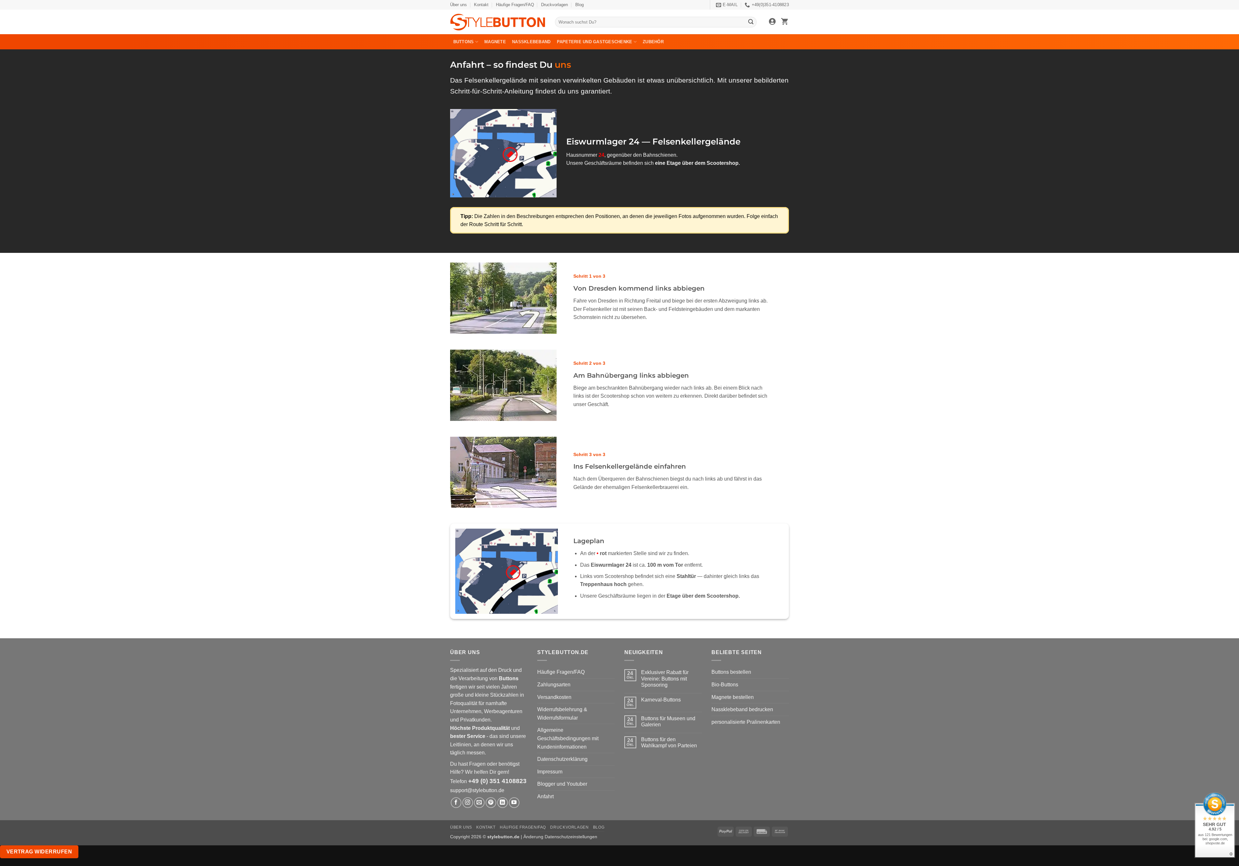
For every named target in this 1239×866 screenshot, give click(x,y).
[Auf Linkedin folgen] (502, 802)
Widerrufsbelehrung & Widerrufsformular (562, 714)
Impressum (549, 771)
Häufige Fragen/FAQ (515, 4)
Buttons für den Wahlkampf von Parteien (669, 742)
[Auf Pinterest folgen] (491, 802)
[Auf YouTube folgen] (514, 802)
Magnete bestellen (732, 697)
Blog (579, 4)
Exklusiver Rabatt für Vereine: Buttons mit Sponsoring (665, 678)
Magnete (495, 41)
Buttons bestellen (731, 672)
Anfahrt (545, 796)
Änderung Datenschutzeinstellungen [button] (560, 836)
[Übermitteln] (750, 22)
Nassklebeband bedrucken (742, 709)
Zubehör (653, 41)
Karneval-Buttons (661, 699)
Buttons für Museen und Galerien (668, 721)
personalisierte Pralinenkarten (745, 722)
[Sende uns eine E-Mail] (479, 802)
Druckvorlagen (554, 4)
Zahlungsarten (553, 684)
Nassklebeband (531, 41)
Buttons (463, 41)
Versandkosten (554, 697)
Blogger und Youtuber (562, 784)
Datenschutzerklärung (562, 759)
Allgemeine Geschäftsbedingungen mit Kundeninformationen (568, 738)
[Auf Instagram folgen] (467, 802)
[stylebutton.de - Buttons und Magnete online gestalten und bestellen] (497, 22)
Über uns (458, 4)
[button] (772, 22)
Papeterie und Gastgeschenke (594, 41)
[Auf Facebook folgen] (456, 802)
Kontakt (481, 4)
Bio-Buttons (724, 684)
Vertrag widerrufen (39, 851)
